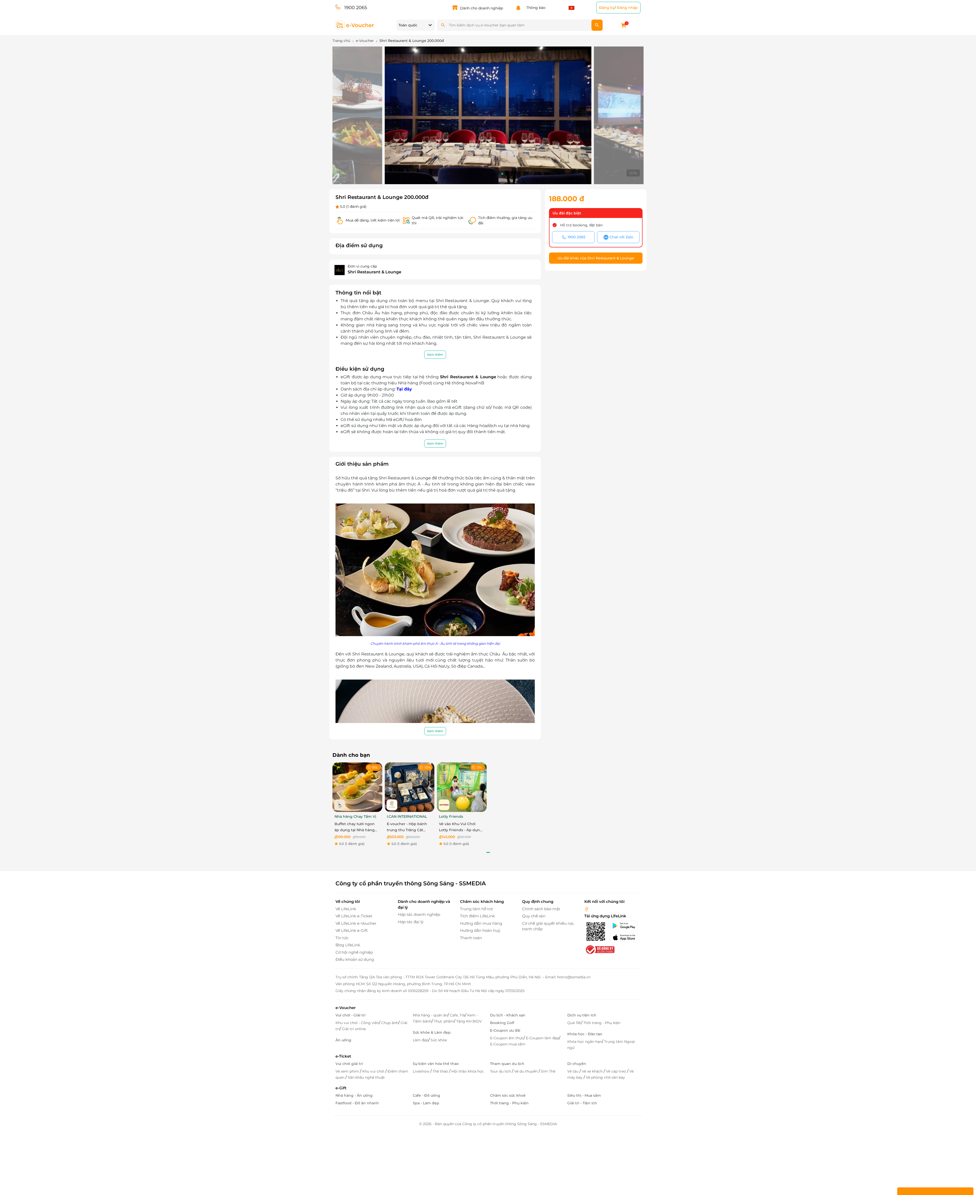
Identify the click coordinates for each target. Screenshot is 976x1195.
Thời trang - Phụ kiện (601, 1022)
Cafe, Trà (457, 1015)
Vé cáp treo (616, 1071)
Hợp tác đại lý (410, 921)
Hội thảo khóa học (467, 1071)
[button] (457, 174)
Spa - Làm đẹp (426, 1103)
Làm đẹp (420, 1040)
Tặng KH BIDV (469, 1021)
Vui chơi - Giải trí (350, 1015)
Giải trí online (354, 1029)
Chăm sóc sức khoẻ (508, 1095)
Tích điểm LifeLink (477, 916)
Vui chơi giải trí (349, 1063)
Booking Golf (502, 1022)
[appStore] (625, 937)
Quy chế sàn (533, 916)
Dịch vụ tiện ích (581, 1015)
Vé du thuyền (526, 1071)
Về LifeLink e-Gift (352, 930)
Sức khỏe (439, 1040)
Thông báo (534, 7)
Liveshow (421, 1071)
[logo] (355, 24)
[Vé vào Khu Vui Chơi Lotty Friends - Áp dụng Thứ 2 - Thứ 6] (462, 786)
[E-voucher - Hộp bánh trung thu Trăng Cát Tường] (410, 786)
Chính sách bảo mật (541, 908)
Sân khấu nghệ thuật (366, 1077)
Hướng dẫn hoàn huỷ (480, 930)
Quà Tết (574, 1022)
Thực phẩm (444, 1021)
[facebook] (586, 909)
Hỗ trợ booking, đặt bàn (581, 225)
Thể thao (441, 1071)
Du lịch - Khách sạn (507, 1015)
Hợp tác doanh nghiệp (419, 914)
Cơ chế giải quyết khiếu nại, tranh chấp (548, 926)
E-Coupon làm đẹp (542, 1038)
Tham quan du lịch (507, 1063)
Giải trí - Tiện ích (582, 1103)
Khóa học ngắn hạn (584, 1041)
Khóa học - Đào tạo (584, 1034)
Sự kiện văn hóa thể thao (436, 1063)
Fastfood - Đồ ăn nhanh (357, 1103)
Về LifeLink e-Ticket (354, 916)
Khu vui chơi (373, 1071)
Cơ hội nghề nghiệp (354, 952)
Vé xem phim (348, 1071)
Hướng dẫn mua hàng (481, 923)
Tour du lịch (501, 1071)
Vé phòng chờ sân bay (605, 1077)
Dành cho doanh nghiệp (481, 8)
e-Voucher (346, 1007)
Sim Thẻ (548, 1071)
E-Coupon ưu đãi (505, 1030)
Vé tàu (573, 1071)
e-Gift (341, 1088)
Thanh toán (471, 937)
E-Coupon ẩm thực (507, 1038)
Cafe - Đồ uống (426, 1095)
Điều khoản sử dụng (355, 959)
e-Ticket (343, 1056)
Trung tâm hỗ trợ (476, 908)
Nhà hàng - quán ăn (430, 1015)
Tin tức (342, 937)
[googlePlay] (625, 926)
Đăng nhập (627, 7)
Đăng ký (607, 7)
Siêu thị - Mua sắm (584, 1095)
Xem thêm (435, 354)
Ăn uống (343, 1040)
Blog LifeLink (348, 944)
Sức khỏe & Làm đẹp (432, 1032)
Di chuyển (576, 1063)
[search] (597, 25)
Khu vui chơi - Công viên (357, 1022)
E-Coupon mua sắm (507, 1044)
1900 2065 (355, 7)
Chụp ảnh (389, 1022)
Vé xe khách (593, 1071)
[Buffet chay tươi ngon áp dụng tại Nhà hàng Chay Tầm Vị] (357, 786)
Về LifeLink (346, 908)
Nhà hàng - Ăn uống (354, 1095)
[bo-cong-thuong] (599, 949)
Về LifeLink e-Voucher (356, 923)
